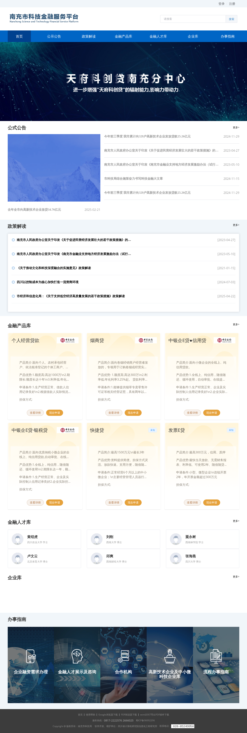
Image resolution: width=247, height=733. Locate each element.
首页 (80, 714)
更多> (236, 127)
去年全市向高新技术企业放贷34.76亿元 (34, 209)
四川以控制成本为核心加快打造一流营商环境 (48, 282)
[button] (193, 19)
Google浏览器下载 (108, 714)
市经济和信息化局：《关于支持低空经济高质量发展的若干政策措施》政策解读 (71, 296)
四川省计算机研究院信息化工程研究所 (137, 726)
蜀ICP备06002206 (145, 720)
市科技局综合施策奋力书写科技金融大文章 (133, 178)
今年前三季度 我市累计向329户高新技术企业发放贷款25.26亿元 (147, 136)
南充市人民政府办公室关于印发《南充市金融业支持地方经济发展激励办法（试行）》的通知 (162, 164)
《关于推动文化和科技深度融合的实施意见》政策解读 (54, 268)
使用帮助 (90, 714)
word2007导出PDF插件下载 (154, 714)
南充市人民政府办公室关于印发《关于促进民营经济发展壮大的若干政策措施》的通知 (162, 150)
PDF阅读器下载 (129, 714)
